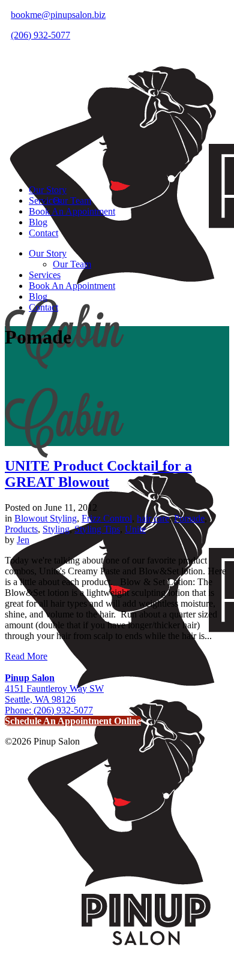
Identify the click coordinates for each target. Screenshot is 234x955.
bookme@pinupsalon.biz (58, 15)
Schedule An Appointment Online (73, 721)
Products (21, 529)
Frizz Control (107, 518)
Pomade (189, 518)
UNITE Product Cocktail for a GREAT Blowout (98, 474)
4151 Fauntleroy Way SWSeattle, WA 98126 (54, 688)
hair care (153, 518)
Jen (23, 540)
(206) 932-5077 (40, 35)
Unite (135, 529)
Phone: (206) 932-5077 (49, 710)
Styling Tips (97, 529)
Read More (26, 656)
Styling (56, 529)
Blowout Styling (45, 518)
